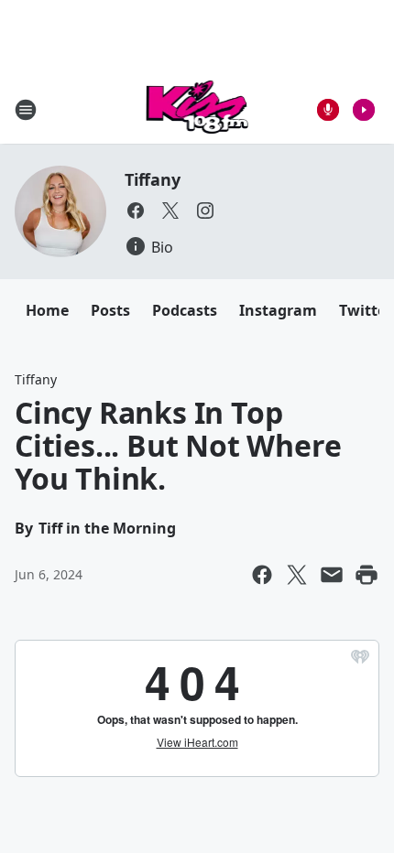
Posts (110, 310)
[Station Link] (197, 109)
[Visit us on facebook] (136, 210)
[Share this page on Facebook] (262, 575)
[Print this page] (366, 575)
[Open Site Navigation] (26, 110)
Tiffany (153, 179)
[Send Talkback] (328, 110)
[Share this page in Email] (332, 575)
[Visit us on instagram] (205, 210)
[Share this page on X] (297, 575)
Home (47, 310)
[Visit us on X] (170, 210)
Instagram (278, 310)
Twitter (365, 310)
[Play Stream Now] (364, 110)
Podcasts (184, 310)
